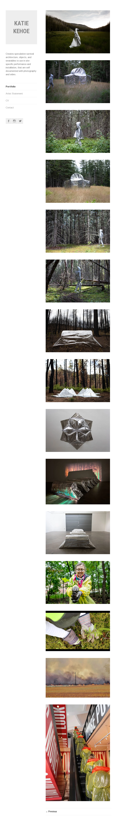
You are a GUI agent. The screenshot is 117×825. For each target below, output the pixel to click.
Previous (52, 811)
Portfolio (11, 86)
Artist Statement (14, 93)
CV (7, 100)
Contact (10, 107)
